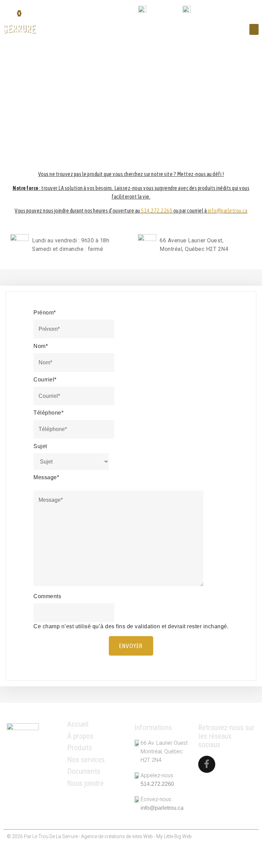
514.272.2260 (164, 10)
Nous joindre (85, 783)
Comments (47, 596)
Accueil (78, 724)
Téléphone (48, 413)
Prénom (44, 312)
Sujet (40, 446)
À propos (80, 736)
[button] (254, 29)
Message (46, 477)
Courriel (45, 379)
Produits (79, 747)
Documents (83, 771)
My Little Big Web (174, 836)
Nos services (86, 759)
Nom (40, 346)
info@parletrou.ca (215, 10)
